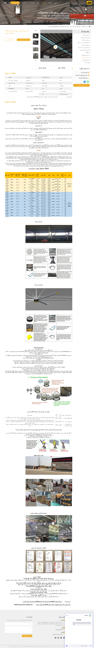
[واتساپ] (88, 81)
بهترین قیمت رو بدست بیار (23, 39)
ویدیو (38, 2)
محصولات (43, 2)
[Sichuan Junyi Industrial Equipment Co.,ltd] (89, 2)
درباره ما (50, 2)
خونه (56, 2)
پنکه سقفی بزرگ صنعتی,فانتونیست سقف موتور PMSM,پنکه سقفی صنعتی (53, 604)
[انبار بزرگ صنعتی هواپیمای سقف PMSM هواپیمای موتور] (56, 45)
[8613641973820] (58, 638)
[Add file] (91, 645)
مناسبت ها (32, 2)
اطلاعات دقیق (61, 68)
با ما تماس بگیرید (24, 2)
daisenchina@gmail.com (82, 75)
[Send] (67, 645)
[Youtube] (61, 638)
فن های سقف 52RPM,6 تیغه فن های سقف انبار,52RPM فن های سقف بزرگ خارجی (42, 601)
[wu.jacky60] (55, 638)
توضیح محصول (42, 68)
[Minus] (67, 615)
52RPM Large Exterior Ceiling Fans (23, 604)
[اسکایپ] (84, 81)
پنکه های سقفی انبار (76, 26)
